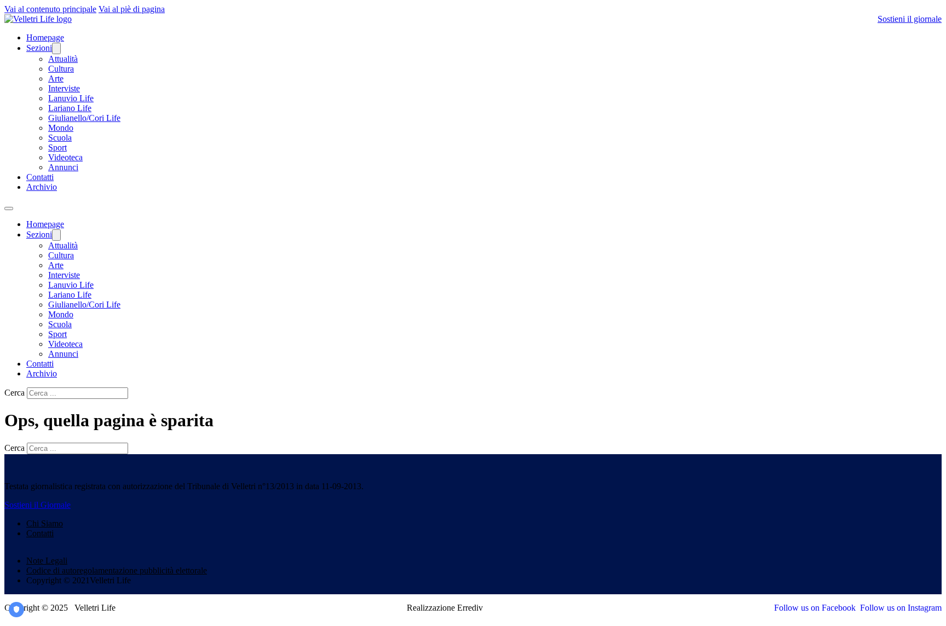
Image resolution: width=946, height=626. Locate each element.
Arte (56, 78)
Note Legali (46, 560)
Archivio (41, 187)
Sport (57, 147)
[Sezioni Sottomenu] (56, 48)
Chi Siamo (44, 523)
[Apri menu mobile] (8, 208)
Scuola (60, 137)
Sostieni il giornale (910, 19)
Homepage (45, 37)
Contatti (40, 177)
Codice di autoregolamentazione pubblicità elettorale (116, 570)
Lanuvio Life (71, 98)
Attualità (63, 58)
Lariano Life (69, 108)
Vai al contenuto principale (50, 9)
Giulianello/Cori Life (84, 118)
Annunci (63, 167)
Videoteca (65, 157)
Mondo (60, 127)
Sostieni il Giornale (37, 504)
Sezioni (39, 48)
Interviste (64, 88)
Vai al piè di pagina (132, 9)
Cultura (61, 68)
